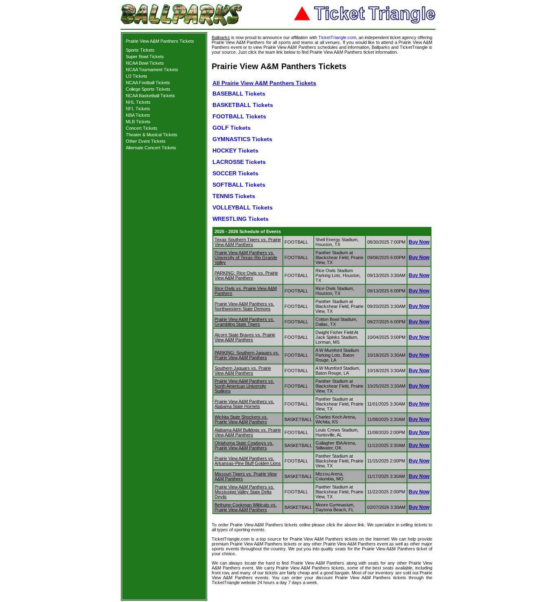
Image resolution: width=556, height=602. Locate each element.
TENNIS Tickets (233, 196)
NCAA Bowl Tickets (145, 63)
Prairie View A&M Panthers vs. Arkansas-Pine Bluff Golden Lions (248, 461)
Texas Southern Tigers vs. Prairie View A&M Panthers (248, 242)
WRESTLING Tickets (240, 219)
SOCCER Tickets (235, 173)
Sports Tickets (140, 50)
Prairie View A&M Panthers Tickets (160, 41)
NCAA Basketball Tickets (150, 95)
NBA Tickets (138, 115)
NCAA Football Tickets (148, 82)
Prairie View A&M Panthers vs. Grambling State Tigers (244, 322)
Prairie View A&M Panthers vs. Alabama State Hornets (244, 404)
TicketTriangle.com (337, 37)
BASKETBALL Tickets (242, 105)
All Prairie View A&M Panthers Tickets (264, 83)
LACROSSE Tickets (239, 162)
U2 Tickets (136, 76)
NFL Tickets (138, 108)
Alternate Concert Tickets (151, 147)
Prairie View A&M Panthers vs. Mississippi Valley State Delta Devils (244, 491)
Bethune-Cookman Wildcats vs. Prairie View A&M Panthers (246, 507)
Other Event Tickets (146, 141)
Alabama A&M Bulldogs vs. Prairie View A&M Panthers (248, 432)
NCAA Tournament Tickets (152, 69)
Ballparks (221, 37)
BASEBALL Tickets (238, 93)
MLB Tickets (138, 121)
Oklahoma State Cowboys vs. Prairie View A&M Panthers (244, 445)
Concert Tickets (142, 128)
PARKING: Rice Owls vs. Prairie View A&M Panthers (246, 275)
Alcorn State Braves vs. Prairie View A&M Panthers (245, 337)
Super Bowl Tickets (145, 56)
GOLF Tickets (231, 127)
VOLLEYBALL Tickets (242, 207)
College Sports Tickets (148, 89)
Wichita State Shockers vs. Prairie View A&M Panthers (241, 419)
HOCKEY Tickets (235, 150)
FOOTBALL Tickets (239, 116)
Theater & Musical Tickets (151, 134)
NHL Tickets (138, 102)
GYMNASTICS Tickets (242, 139)
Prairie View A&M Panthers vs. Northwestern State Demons (244, 306)
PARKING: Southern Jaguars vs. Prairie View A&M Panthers (247, 355)
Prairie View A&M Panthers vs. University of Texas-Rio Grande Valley (246, 257)
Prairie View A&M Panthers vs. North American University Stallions (244, 386)
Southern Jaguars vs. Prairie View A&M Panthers (243, 370)
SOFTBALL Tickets (238, 184)
